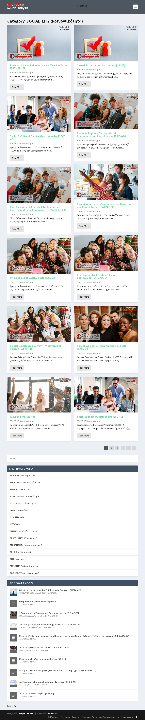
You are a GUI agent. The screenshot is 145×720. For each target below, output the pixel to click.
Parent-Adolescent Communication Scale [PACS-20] (101, 347)
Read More (17, 87)
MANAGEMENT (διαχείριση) (24, 531)
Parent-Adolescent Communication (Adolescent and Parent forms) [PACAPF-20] (106, 205)
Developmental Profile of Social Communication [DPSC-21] (96, 276)
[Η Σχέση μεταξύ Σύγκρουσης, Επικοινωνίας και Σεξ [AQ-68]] (13, 615)
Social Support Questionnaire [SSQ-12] (100, 416)
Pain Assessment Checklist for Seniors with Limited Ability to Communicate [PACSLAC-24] (38, 208)
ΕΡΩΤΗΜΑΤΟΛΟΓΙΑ (49, 593)
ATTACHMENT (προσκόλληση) (25, 496)
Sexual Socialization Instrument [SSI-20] (101, 65)
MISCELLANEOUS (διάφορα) (23, 538)
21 (128, 448)
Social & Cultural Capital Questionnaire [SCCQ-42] (38, 138)
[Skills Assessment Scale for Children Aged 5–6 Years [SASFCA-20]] (13, 592)
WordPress (53, 713)
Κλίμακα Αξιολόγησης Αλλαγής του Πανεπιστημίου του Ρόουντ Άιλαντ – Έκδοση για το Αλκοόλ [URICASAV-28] (74, 636)
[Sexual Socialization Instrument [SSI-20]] (106, 43)
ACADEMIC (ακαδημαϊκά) (22, 475)
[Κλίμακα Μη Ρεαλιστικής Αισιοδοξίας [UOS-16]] (13, 660)
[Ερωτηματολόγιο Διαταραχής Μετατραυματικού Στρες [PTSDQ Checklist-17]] (13, 672)
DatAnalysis (53, 717)
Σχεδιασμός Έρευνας (70, 717)
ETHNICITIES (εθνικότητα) (23, 503)
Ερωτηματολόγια (89, 717)
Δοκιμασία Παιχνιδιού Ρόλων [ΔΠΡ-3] (37, 601)
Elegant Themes (26, 713)
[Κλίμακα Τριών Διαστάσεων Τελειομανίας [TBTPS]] (13, 649)
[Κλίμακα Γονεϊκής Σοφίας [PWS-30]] (13, 695)
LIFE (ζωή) (15, 524)
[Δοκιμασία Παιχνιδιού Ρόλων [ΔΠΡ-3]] (13, 603)
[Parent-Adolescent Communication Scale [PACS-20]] (106, 324)
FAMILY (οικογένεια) (20, 510)
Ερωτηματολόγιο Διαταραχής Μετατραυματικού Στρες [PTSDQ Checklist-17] (57, 670)
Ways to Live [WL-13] (22, 416)
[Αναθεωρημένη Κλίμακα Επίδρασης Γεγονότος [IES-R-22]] (13, 683)
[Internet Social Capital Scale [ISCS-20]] (39, 256)
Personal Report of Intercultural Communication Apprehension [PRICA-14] (102, 135)
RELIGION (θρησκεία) (20, 552)
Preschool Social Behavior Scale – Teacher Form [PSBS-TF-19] (38, 67)
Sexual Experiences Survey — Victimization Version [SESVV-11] (36, 347)
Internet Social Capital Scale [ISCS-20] (33, 277)
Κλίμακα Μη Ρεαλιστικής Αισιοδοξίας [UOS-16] (42, 659)
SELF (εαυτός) (17, 559)
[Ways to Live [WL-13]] (39, 395)
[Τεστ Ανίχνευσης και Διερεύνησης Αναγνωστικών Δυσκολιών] (13, 626)
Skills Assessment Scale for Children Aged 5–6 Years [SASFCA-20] (50, 590)
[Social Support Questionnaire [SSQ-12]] (106, 395)
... (122, 448)
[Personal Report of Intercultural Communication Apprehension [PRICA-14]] (106, 111)
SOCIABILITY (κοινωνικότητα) (21, 72)
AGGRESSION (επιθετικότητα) (25, 482)
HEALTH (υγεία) (17, 517)
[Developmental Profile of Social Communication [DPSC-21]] (106, 253)
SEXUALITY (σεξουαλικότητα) (24, 566)
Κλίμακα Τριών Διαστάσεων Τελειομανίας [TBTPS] (44, 647)
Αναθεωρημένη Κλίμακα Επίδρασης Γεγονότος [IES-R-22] (47, 682)
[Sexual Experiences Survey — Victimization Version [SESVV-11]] (39, 324)
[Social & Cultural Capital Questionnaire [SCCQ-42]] (39, 114)
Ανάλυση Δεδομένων (109, 717)
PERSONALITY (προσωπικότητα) (26, 545)
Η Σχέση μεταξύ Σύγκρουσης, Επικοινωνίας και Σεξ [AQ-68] (49, 613)
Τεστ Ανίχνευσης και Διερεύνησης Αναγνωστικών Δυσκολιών (50, 624)
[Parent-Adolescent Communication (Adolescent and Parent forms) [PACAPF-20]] (106, 182)
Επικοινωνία (127, 717)
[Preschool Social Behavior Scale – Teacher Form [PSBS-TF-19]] (39, 43)
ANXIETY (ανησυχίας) (20, 489)
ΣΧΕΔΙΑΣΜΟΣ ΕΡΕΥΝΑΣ (28, 604)
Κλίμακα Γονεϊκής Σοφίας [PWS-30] (36, 693)
